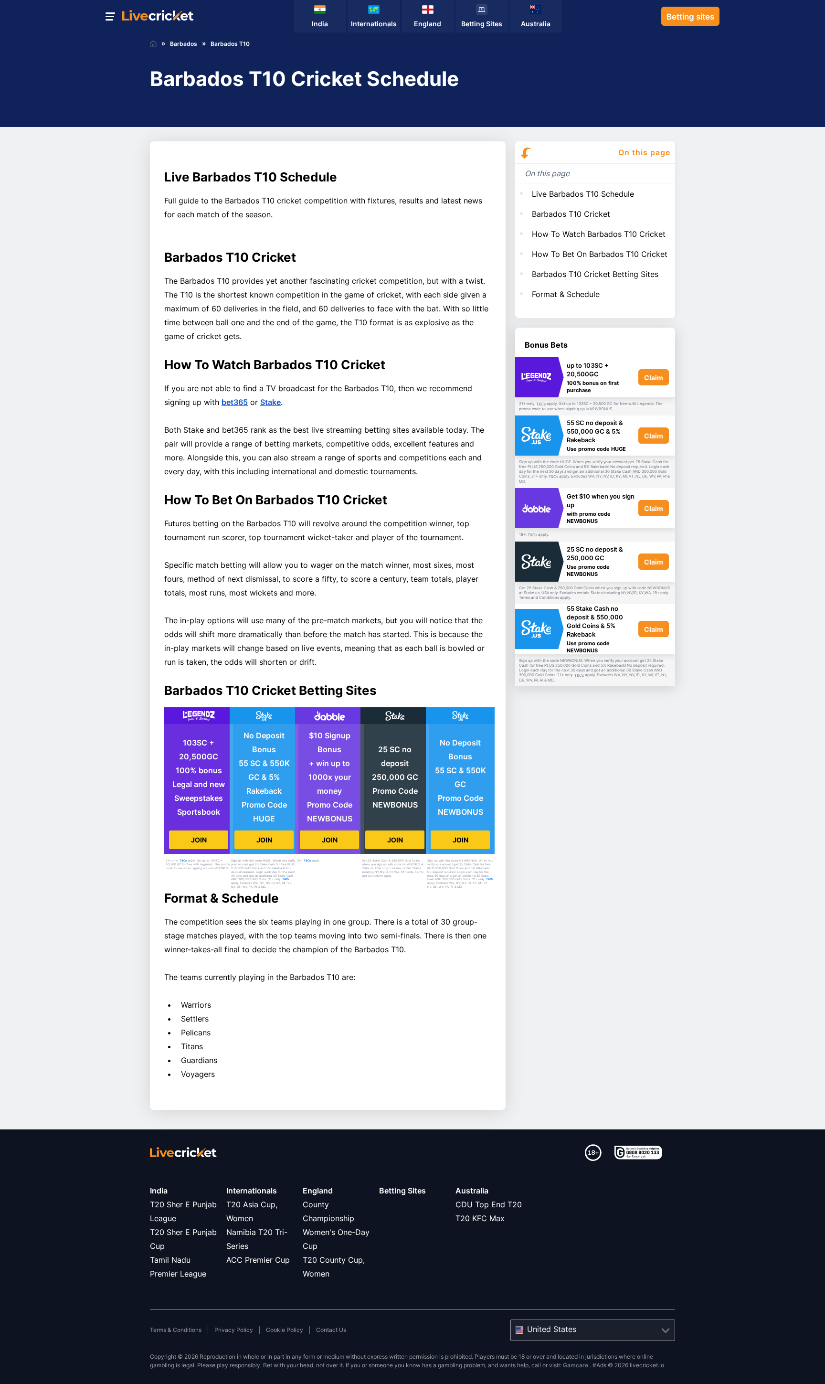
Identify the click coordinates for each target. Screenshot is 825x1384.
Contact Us (331, 1329)
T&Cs (183, 860)
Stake (270, 402)
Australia (471, 1190)
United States (551, 1329)
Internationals (251, 1190)
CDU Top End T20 (488, 1204)
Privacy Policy (233, 1329)
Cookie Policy (284, 1329)
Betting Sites (402, 1190)
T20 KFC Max (480, 1218)
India (159, 1190)
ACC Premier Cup (258, 1260)
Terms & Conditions (175, 1329)
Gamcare (576, 1365)
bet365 (235, 402)
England (318, 1190)
